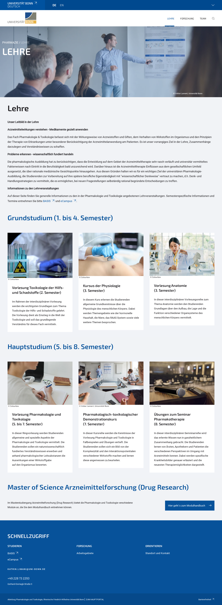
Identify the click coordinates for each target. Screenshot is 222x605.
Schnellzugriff (28, 536)
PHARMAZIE (10, 42)
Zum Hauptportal (95, 599)
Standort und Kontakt (157, 553)
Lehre (170, 18)
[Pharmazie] (22, 18)
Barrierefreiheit (204, 599)
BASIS (47, 201)
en (62, 5)
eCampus (66, 201)
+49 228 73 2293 (18, 578)
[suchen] (212, 20)
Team (203, 18)
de (54, 5)
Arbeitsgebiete (85, 553)
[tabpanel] (111, 61)
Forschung (187, 18)
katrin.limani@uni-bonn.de (26, 569)
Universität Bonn (20, 3)
